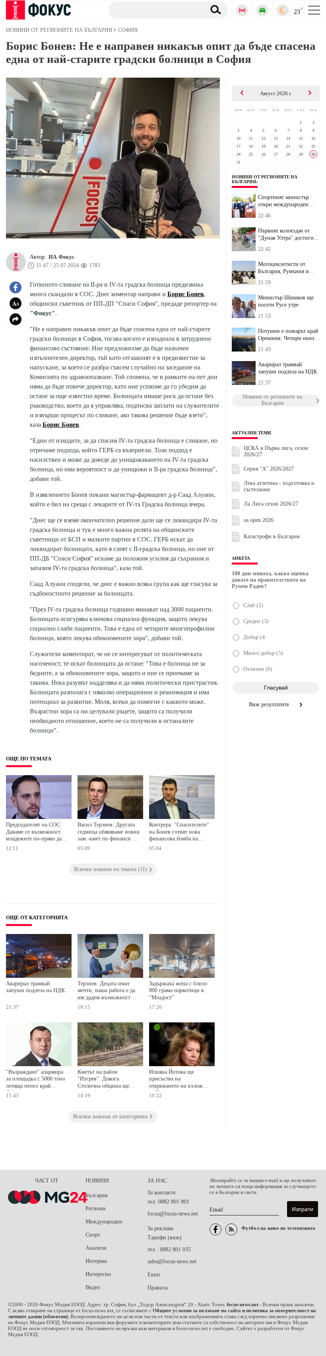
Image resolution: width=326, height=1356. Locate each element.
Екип (153, 1275)
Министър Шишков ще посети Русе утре (286, 301)
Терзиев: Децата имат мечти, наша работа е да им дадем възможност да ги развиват (107, 991)
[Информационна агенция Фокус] (215, 1229)
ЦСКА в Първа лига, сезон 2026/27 (276, 451)
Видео (92, 1287)
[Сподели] (15, 319)
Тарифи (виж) (164, 1238)
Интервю (96, 1261)
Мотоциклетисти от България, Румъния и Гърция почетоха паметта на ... (288, 268)
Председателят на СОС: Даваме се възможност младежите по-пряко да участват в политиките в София (35, 833)
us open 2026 (259, 520)
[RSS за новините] (231, 1229)
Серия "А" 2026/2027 (269, 469)
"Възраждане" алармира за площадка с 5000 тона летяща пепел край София (35, 1080)
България (96, 1195)
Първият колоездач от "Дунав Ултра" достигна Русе (287, 234)
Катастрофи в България (271, 536)
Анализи (96, 1248)
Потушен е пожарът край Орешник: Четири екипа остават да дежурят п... (288, 335)
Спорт (92, 1235)
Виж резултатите (270, 704)
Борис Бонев (185, 294)
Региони (95, 1208)
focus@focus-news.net (172, 1214)
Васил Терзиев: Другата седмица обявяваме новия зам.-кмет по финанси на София (108, 833)
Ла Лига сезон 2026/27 (271, 504)
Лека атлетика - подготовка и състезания (279, 486)
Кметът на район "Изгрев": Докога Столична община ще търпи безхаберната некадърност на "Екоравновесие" (103, 1080)
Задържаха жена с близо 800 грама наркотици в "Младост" (178, 990)
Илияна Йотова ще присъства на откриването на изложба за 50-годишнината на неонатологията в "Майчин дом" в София (178, 1080)
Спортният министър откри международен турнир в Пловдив (283, 201)
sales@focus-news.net (171, 1261)
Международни (103, 1222)
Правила (157, 1288)
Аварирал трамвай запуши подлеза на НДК (35, 987)
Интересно (98, 1274)
